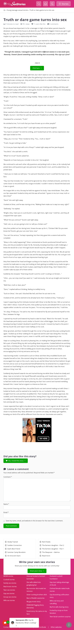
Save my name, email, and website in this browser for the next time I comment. (34, 521)
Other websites (56, 627)
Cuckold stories (9, 579)
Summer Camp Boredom (16, 552)
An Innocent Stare (13, 556)
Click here (36, 68)
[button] (20, 623)
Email (6, 512)
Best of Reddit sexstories (36, 598)
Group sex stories (9, 597)
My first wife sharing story (59, 607)
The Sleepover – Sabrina (51, 552)
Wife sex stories (9, 600)
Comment (7, 477)
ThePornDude (40, 627)
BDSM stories (8, 576)
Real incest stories (10, 586)
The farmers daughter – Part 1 (53, 549)
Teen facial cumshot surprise (60, 617)
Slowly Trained (12, 542)
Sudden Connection (14, 545)
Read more (46, 556)
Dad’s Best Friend (13, 549)
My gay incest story (33, 601)
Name (6, 504)
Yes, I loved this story (15, 461)
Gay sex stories (8, 593)
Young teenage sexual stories (17, 10)
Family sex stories (9, 583)
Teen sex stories (9, 590)
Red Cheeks (46, 542)
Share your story (36, 571)
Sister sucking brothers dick (37, 595)
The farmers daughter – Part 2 (53, 545)
